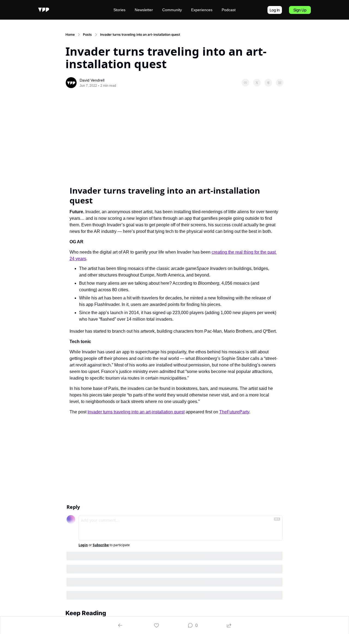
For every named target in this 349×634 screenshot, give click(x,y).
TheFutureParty (234, 412)
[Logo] (43, 9)
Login (83, 545)
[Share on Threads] (268, 82)
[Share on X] (257, 82)
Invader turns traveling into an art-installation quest (136, 412)
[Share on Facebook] (245, 82)
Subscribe (101, 545)
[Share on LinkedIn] (280, 82)
